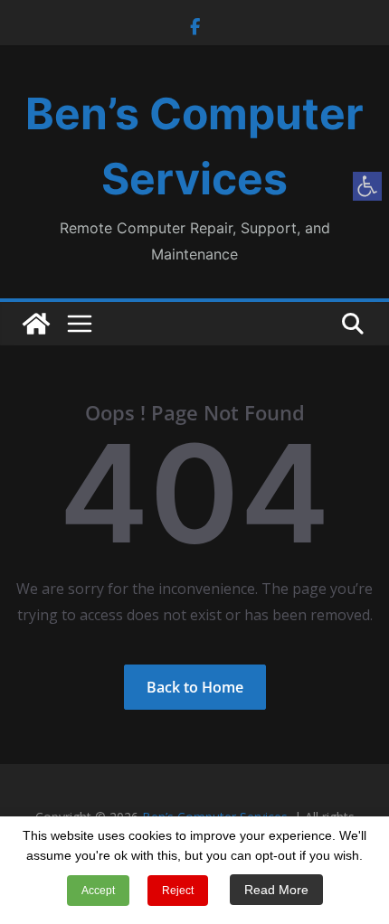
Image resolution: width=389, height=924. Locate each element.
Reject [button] (178, 890)
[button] (367, 186)
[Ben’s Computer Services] (36, 323)
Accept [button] (98, 890)
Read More (276, 889)
